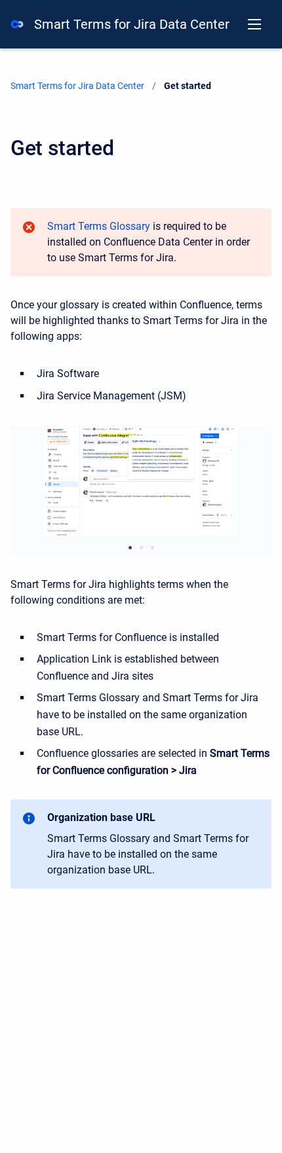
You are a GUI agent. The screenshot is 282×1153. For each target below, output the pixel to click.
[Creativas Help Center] (17, 24)
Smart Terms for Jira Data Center (132, 24)
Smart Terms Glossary (98, 226)
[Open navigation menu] (254, 24)
